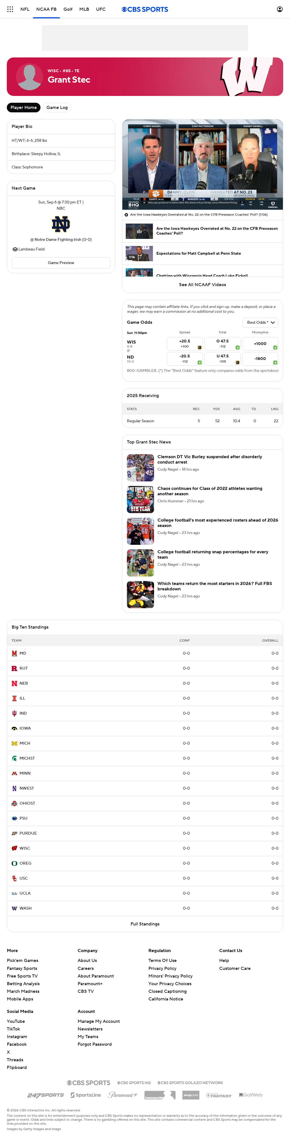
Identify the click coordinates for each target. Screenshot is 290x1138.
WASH (26, 908)
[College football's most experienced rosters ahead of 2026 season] (140, 531)
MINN (25, 773)
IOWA (25, 728)
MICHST (27, 758)
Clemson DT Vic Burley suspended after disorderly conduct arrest (209, 459)
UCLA (25, 893)
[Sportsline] (86, 1094)
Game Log (57, 107)
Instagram (17, 1037)
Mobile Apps (20, 999)
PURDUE (28, 833)
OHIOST (27, 803)
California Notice (165, 993)
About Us (87, 960)
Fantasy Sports (22, 968)
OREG (25, 863)
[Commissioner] (160, 1093)
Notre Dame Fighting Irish (58, 239)
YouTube (16, 1021)
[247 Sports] (45, 1094)
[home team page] (61, 224)
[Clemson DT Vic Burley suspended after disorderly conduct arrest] (140, 467)
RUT (24, 668)
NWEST (27, 788)
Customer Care (235, 968)
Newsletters (90, 1029)
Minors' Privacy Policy (170, 976)
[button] (10, 9)
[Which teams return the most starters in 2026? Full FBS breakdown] (140, 594)
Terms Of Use (162, 960)
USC (24, 878)
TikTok (13, 1029)
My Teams (88, 1037)
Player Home (23, 107)
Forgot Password (95, 1044)
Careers (86, 968)
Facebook (17, 1044)
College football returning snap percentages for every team (212, 554)
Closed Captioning (167, 986)
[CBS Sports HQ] (134, 1082)
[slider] (203, 193)
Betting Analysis (23, 984)
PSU (23, 818)
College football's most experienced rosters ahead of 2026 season (217, 522)
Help (224, 960)
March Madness (23, 991)
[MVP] (190, 1093)
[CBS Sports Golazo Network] (190, 1082)
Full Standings (145, 924)
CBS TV (86, 991)
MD (23, 653)
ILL (22, 698)
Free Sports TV (22, 976)
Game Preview (61, 262)
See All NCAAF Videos (202, 285)
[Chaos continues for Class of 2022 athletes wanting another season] (140, 499)
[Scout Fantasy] (219, 1095)
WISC (25, 848)
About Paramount (96, 976)
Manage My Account (99, 1021)
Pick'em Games (22, 960)
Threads (15, 1060)
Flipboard (17, 1067)
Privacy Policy (162, 968)
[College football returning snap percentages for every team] (140, 562)
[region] (202, 164)
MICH (25, 743)
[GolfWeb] (251, 1095)
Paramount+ (90, 984)
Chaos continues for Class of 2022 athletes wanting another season (210, 491)
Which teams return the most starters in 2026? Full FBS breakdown (214, 586)
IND (23, 713)
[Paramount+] (123, 1094)
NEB (24, 683)
